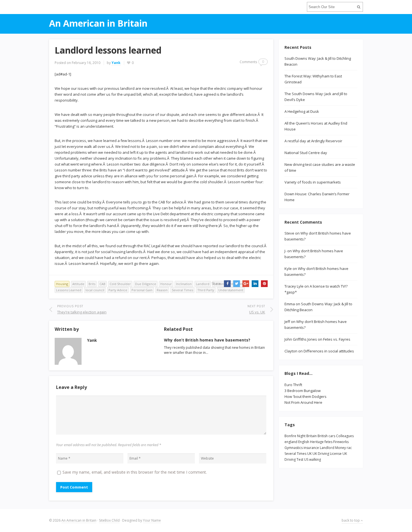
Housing (62, 284)
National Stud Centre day (305, 152)
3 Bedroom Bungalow (302, 390)
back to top (351, 520)
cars (331, 436)
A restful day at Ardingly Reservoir (313, 140)
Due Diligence (145, 284)
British (323, 436)
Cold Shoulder (120, 284)
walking (315, 459)
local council (94, 290)
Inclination (184, 284)
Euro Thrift (293, 384)
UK (309, 453)
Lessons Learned (68, 290)
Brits (92, 284)
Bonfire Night (294, 436)
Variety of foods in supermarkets (312, 182)
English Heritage (311, 441)
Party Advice (117, 290)
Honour (166, 284)
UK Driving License (327, 453)
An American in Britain (78, 520)
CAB (102, 284)
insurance (311, 447)
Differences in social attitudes (329, 351)
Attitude (78, 284)
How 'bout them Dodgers (305, 396)
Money (340, 447)
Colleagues (345, 436)
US (306, 459)
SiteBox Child (109, 520)
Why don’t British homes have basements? (207, 340)
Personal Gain (141, 290)
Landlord (202, 284)
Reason (162, 290)
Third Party (205, 290)
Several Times (182, 290)
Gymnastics (293, 447)
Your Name (152, 520)
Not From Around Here (303, 402)
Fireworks (341, 441)
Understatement (230, 290)
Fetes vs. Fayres (336, 339)
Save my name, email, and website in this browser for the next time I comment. (135, 472)
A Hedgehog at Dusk (301, 111)
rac (349, 447)
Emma (289, 303)
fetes (328, 441)
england (290, 441)
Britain (311, 436)
